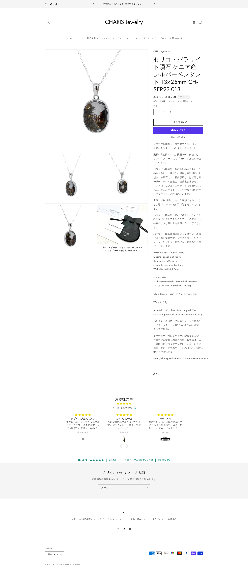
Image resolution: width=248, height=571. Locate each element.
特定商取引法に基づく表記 (91, 519)
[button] (48, 22)
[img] (124, 403)
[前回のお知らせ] (93, 4)
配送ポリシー (159, 519)
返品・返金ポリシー (140, 519)
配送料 (162, 101)
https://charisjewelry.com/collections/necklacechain (180, 358)
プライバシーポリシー (117, 519)
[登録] (146, 487)
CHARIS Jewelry (58, 564)
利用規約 (172, 519)
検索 (74, 519)
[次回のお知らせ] (154, 4)
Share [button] (159, 373)
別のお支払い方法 (178, 137)
